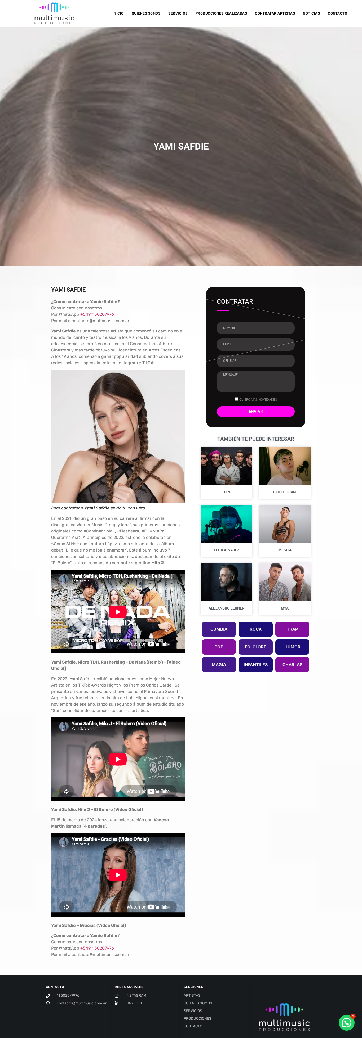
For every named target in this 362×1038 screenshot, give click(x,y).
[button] (347, 1023)
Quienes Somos (146, 13)
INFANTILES (256, 664)
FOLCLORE (255, 646)
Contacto (337, 13)
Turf (226, 492)
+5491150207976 (97, 314)
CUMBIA (218, 629)
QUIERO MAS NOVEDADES (258, 399)
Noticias (311, 13)
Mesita (285, 550)
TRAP (292, 629)
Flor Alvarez (226, 550)
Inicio (118, 13)
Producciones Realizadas (221, 13)
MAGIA (219, 664)
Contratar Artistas (275, 13)
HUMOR (292, 646)
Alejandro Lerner (226, 608)
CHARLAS (292, 664)
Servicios (178, 13)
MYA (285, 608)
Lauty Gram (284, 492)
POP (218, 646)
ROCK (256, 629)
